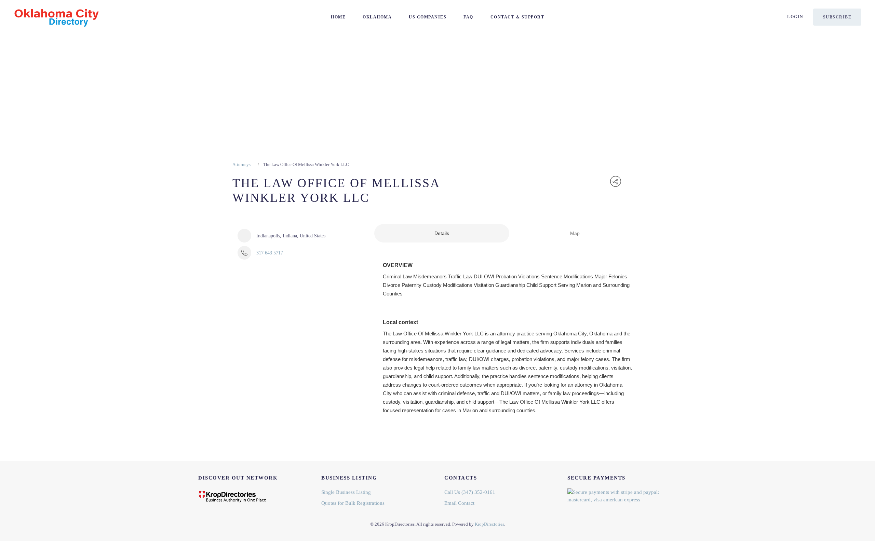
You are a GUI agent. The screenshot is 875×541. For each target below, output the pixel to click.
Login (795, 16)
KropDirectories (489, 524)
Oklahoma (377, 17)
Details (441, 233)
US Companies (427, 17)
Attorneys (241, 164)
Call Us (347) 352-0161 (469, 492)
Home (338, 17)
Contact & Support (517, 17)
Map (575, 233)
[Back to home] (56, 17)
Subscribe (837, 17)
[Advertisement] (437, 85)
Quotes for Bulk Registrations (353, 503)
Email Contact (459, 503)
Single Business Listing (346, 492)
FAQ (468, 17)
